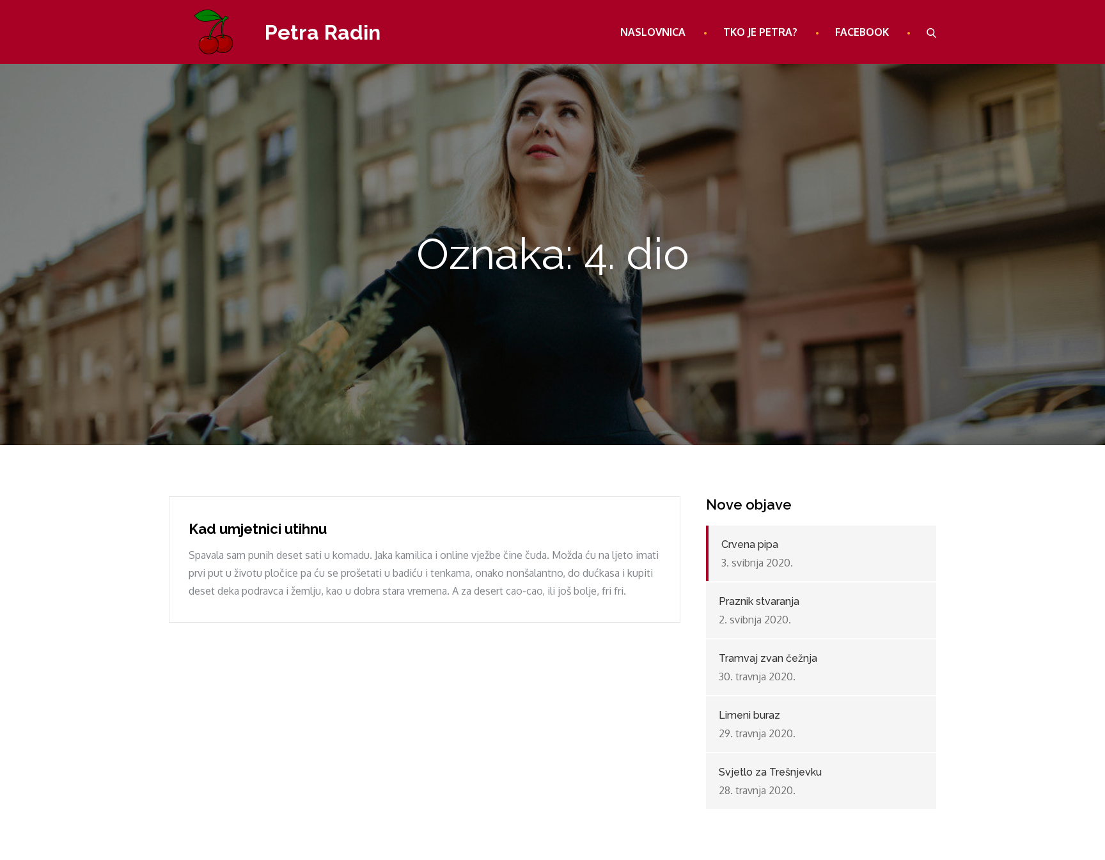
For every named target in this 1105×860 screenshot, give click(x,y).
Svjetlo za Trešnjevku (770, 772)
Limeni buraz (749, 715)
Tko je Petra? (760, 32)
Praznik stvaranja (759, 601)
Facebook (862, 32)
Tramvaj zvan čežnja (768, 658)
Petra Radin (322, 32)
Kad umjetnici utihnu (258, 528)
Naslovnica (653, 32)
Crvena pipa (749, 544)
